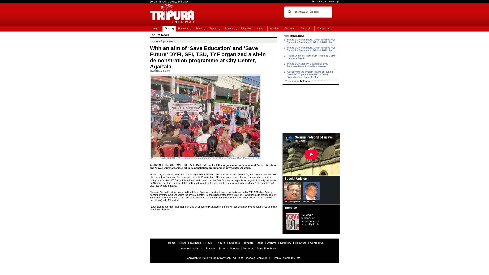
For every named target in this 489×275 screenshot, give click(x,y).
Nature (260, 28)
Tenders (248, 242)
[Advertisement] (311, 108)
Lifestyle (246, 28)
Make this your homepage (325, 1)
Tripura (213, 28)
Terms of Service (229, 248)
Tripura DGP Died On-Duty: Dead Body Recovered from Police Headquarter (307, 65)
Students (229, 28)
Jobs (260, 242)
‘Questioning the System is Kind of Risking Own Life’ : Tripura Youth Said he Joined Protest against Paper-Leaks (310, 74)
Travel (199, 28)
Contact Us (323, 28)
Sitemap (248, 248)
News (168, 28)
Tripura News (297, 81)
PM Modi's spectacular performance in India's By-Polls (310, 219)
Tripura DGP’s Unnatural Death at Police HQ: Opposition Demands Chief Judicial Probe (311, 41)
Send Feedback (266, 248)
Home (155, 28)
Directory (290, 28)
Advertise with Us (191, 248)
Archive (274, 28)
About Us (306, 28)
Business (183, 28)
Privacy (210, 248)
